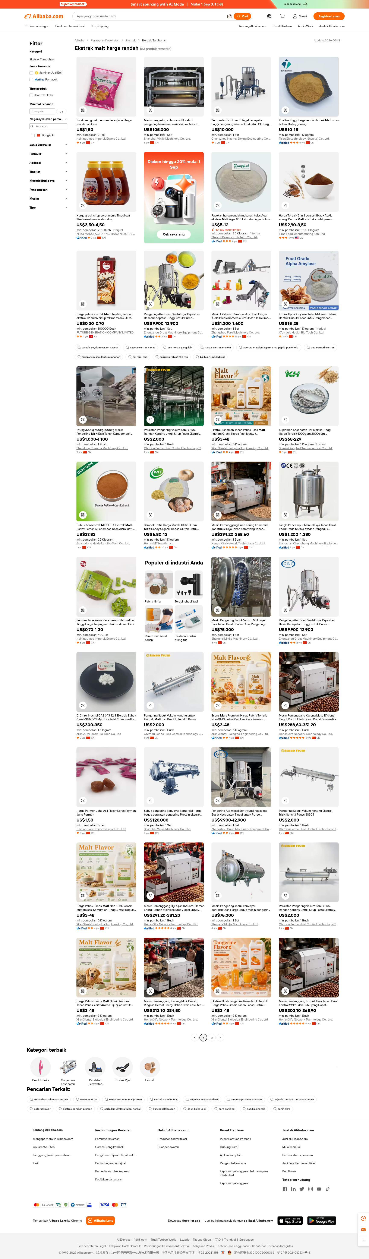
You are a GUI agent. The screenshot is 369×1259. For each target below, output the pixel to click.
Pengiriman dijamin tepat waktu (115, 1155)
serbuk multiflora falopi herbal (122, 1108)
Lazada (184, 1239)
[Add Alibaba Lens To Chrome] (100, 1220)
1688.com (140, 1239)
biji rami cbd (140, 356)
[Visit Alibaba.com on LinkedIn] (293, 1189)
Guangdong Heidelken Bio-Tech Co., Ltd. (103, 543)
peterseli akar (42, 1108)
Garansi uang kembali (109, 1147)
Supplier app (191, 1220)
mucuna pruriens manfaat (246, 1099)
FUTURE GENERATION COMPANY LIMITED (105, 332)
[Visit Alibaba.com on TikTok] (327, 1189)
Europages (246, 1239)
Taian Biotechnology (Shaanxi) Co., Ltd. (304, 138)
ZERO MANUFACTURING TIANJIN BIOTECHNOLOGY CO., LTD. (106, 233)
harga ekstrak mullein (218, 347)
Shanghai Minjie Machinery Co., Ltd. (167, 138)
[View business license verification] (223, 1252)
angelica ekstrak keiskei (204, 1099)
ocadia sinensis (256, 1108)
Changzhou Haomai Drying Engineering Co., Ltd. (241, 138)
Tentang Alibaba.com (48, 1130)
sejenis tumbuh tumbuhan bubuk (294, 1099)
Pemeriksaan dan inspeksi (112, 1171)
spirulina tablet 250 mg (174, 356)
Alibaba (79, 40)
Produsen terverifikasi (172, 1139)
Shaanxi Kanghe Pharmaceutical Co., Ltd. (305, 448)
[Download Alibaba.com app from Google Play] (321, 1220)
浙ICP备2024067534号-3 (293, 1252)
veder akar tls (88, 1099)
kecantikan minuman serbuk (51, 1099)
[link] (363, 1218)
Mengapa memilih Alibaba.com (53, 1139)
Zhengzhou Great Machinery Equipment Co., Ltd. (174, 332)
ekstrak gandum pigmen (77, 1108)
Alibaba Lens (58, 1220)
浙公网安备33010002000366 (254, 1252)
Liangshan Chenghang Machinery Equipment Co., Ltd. (309, 543)
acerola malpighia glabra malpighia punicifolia (271, 347)
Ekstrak (131, 40)
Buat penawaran (168, 1147)
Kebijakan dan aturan (109, 1179)
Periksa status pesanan (297, 1155)
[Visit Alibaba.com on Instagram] (310, 1189)
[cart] (283, 17)
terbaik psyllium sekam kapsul (100, 347)
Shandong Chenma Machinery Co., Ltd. (102, 448)
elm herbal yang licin (180, 347)
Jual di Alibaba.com (295, 1139)
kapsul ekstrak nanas (142, 347)
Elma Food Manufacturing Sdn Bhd (302, 233)
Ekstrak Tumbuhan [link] (154, 40)
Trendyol (230, 1239)
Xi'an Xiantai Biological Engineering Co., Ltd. (239, 448)
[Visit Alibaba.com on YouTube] (319, 1189)
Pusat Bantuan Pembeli (235, 1139)
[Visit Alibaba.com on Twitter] (302, 1189)
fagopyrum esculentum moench (101, 356)
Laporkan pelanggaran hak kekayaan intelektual (244, 1173)
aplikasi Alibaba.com (258, 1220)
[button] (229, 16)
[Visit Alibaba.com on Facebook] (284, 1189)
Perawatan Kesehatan (105, 40)
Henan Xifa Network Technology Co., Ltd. (238, 543)
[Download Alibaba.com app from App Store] (290, 1220)
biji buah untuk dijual (212, 356)
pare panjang (226, 1108)
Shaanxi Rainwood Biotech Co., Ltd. (234, 237)
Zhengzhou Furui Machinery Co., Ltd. (235, 332)
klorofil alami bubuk (165, 1099)
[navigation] (48, 539)
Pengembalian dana (233, 1163)
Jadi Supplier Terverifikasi (299, 1163)
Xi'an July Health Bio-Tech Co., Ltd (301, 332)
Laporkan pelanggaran (234, 1183)
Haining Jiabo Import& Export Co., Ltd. (101, 138)
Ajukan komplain (231, 1155)
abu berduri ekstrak (322, 347)
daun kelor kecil (196, 1108)
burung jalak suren (164, 1108)
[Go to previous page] (195, 1037)
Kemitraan (289, 1171)
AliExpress (123, 1239)
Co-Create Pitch (44, 1147)
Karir (36, 1163)
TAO (218, 1239)
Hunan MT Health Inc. (158, 543)
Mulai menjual (291, 1147)
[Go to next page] (220, 1037)
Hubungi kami (229, 1147)
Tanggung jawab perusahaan (51, 1155)
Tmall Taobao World (163, 1239)
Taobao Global (202, 1239)
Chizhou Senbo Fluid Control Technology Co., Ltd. (174, 448)
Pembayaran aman (107, 1139)
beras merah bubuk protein (125, 1099)
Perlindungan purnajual (110, 1163)
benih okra (284, 1108)
